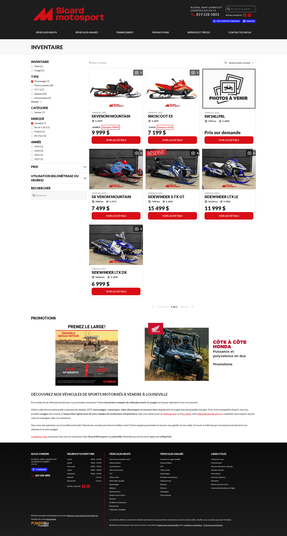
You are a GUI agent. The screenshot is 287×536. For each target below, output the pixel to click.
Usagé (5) (39, 70)
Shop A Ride (51, 519)
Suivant (184, 306)
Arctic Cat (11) (42, 127)
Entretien (215, 481)
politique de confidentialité (168, 525)
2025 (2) (38, 146)
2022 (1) (38, 154)
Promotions (160, 32)
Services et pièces (198, 32)
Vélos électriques (116, 470)
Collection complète (117, 509)
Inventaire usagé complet (170, 459)
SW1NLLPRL (214, 116)
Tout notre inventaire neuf (119, 459)
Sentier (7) (39, 112)
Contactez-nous (239, 32)
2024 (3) (38, 150)
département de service (210, 413)
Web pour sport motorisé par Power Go (82, 515)
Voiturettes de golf (116, 481)
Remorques (114, 506)
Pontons (112, 499)
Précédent (162, 306)
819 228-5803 (207, 14)
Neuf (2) (38, 66)
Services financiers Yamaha (222, 466)
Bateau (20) (40, 93)
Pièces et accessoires (219, 484)
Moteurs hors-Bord (117, 495)
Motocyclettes (115, 463)
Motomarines (114, 491)
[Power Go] (64, 524)
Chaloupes (164, 491)
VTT (111, 474)
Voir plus (35, 102)
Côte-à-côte (114, 477)
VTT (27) (39, 89)
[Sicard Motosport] (68, 14)
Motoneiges (114, 484)
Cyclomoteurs (115, 466)
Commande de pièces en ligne (223, 488)
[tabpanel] (84, 470)
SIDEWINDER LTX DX (109, 272)
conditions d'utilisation (193, 525)
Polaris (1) (39, 131)
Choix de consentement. (213, 525)
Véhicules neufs (46, 32)
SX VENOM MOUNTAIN (111, 197)
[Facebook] (244, 15)
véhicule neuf (170, 413)
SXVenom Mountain (111, 116)
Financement (125, 32)
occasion (186, 413)
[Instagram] (249, 15)
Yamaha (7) (40, 123)
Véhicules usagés (86, 32)
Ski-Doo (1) (40, 135)
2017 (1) (38, 159)
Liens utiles (218, 453)
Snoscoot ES (160, 116)
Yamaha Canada (217, 470)
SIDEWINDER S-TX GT (166, 197)
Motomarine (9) (42, 97)
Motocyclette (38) (43, 85)
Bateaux (112, 488)
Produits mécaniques (117, 502)
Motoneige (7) (41, 81)
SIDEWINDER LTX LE (221, 197)
